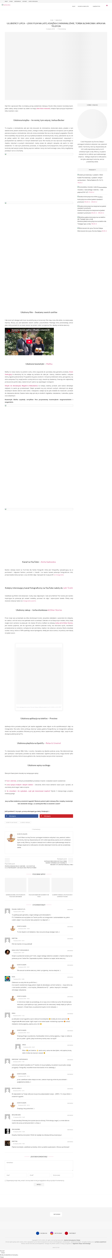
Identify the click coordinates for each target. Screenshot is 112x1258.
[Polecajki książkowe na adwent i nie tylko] (39, 885)
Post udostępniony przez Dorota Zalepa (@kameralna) (31, 707)
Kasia (13, 976)
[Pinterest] (106, 1)
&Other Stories (55, 610)
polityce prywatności (100, 1242)
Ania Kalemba (16, 1129)
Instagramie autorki (29, 601)
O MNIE (11, 1)
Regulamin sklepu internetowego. (82, 1243)
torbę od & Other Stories (64, 623)
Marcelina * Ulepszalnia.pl (20, 1059)
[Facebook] (102, 1)
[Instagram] (104, 1)
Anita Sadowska (48, 562)
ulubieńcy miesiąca (25, 822)
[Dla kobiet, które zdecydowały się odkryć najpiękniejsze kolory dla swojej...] (35, 1214)
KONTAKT (24, 1)
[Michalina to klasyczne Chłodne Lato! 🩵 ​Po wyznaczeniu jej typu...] (63, 1214)
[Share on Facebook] (44, 829)
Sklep (6, 1)
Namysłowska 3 (17, 1088)
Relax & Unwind (53, 743)
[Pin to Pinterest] (46, 829)
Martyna (14, 1141)
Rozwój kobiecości (83, 6)
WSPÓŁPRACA (17, 1)
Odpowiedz (70, 909)
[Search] (109, 6)
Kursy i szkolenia (33, 1)
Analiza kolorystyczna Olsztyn (72, 1240)
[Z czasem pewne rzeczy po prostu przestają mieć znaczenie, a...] (91, 1214)
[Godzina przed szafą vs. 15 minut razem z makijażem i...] (49, 1214)
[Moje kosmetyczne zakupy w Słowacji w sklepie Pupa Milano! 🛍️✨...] (7, 1214)
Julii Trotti (68, 588)
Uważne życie (96, 6)
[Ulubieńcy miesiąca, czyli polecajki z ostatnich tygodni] (62, 885)
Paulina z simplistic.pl (18, 909)
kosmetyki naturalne (11, 822)
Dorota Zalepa (22, 834)
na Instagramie (59, 575)
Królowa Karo (16, 1115)
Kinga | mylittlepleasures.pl (20, 950)
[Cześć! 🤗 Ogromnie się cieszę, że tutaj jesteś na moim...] (105, 1214)
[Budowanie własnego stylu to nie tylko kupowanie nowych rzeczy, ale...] (21, 1214)
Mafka (49, 364)
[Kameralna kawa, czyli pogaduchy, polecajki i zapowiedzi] (15, 885)
